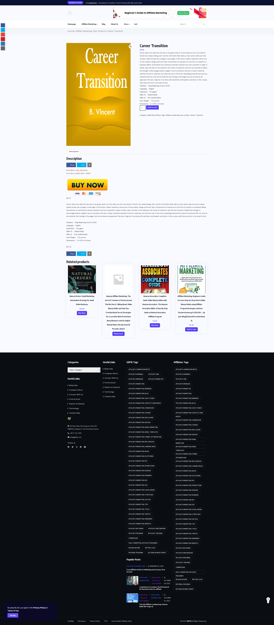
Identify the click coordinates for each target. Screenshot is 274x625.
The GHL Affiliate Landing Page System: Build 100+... (116, 3)
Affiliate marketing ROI (138, 480)
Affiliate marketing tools (139, 509)
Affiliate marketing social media (142, 490)
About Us (114, 24)
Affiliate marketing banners (140, 389)
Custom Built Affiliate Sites (122, 621)
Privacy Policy (39, 607)
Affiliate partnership (157, 528)
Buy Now (81, 313)
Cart (135, 24)
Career (192, 115)
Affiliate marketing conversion (141, 408)
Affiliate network (136, 528)
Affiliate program (136, 533)
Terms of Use (13, 610)
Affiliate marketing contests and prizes (145, 403)
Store (126, 24)
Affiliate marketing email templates (143, 432)
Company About (76, 390)
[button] (131, 46)
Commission (133, 538)
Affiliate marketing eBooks (139, 422)
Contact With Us (76, 394)
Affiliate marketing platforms (141, 456)
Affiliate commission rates (139, 369)
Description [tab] (74, 151)
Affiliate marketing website (140, 524)
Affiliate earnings (136, 374)
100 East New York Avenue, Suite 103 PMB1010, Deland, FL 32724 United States (83, 427)
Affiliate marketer (155, 379)
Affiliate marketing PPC (138, 461)
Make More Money (154, 115)
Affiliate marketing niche (139, 451)
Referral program (136, 553)
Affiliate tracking (155, 533)
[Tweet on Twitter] (3, 30)
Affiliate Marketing (89, 24)
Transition (199, 115)
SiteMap (71, 621)
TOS (105, 621)
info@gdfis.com (75, 437)
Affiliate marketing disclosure (141, 417)
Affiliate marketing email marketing (143, 427)
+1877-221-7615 (75, 433)
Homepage (72, 24)
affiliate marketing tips (138, 504)
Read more (118, 334)
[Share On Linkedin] (3, 44)
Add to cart (152, 107)
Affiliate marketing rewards (140, 475)
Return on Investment (157, 553)
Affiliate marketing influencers (141, 442)
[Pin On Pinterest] (3, 39)
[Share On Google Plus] (3, 34)
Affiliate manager (136, 379)
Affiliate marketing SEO (138, 485)
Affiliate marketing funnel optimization (145, 437)
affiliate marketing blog (139, 393)
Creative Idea (74, 413)
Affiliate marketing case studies (177, 115)
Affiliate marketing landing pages (142, 446)
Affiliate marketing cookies (140, 413)
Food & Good (74, 399)
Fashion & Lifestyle (76, 404)
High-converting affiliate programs (143, 543)
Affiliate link (153, 374)
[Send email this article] (3, 48)
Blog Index (73, 385)
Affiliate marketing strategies (141, 495)
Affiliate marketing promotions (142, 466)
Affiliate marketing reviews (140, 471)
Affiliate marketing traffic (140, 514)
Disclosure (82, 621)
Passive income (134, 548)
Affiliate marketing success (140, 499)
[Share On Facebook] (3, 25)
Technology (74, 408)
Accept (13, 615)
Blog (103, 24)
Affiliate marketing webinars (140, 519)
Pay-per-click (150, 548)
